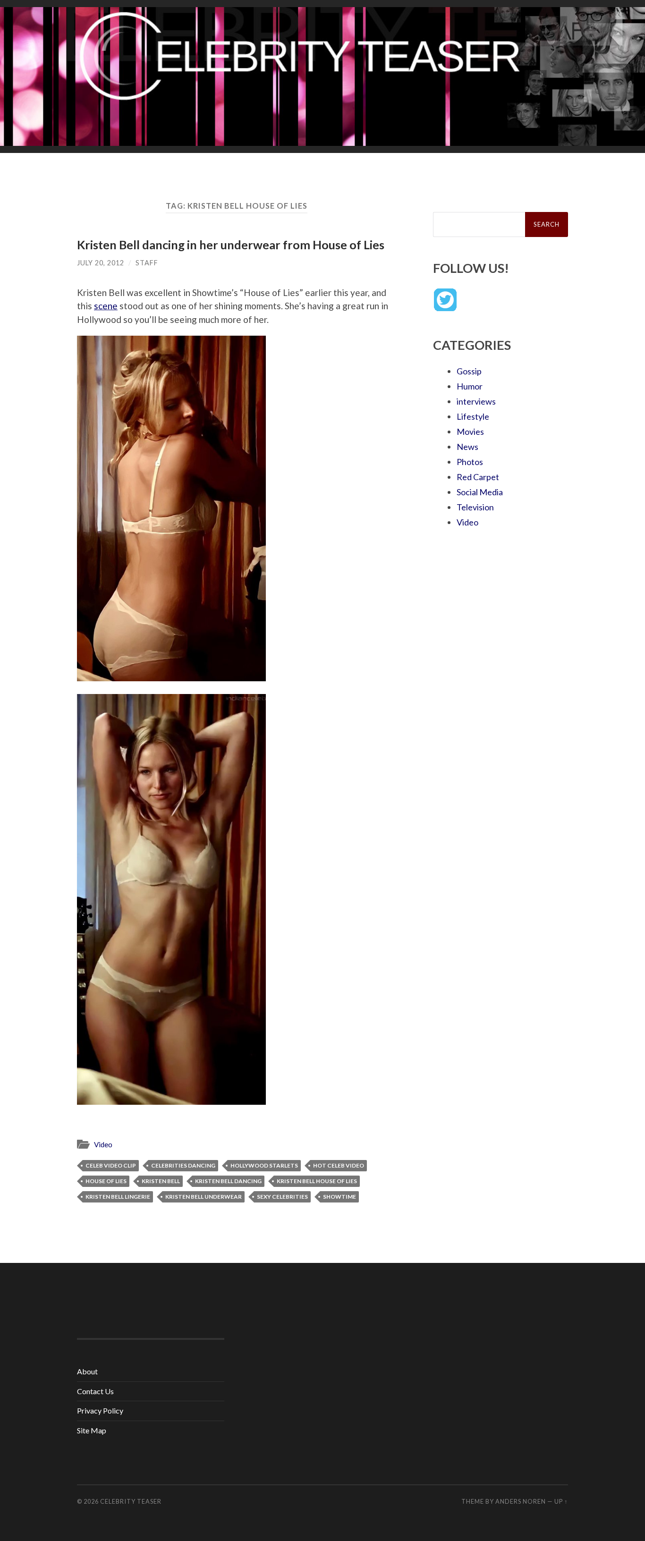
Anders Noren (520, 1501)
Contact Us (95, 1391)
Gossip (469, 371)
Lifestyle (473, 416)
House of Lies (106, 1181)
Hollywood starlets (264, 1165)
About (87, 1371)
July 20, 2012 (100, 263)
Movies (470, 431)
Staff (147, 263)
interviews (476, 401)
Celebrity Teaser (130, 1501)
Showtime (339, 1196)
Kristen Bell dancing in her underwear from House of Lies (230, 244)
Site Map (91, 1430)
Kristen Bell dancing (228, 1181)
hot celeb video (338, 1165)
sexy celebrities (282, 1196)
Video (103, 1144)
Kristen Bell (161, 1181)
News (467, 446)
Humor (470, 386)
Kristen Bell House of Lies (317, 1181)
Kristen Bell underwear (203, 1196)
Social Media (480, 492)
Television (475, 507)
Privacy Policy (100, 1410)
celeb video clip (110, 1165)
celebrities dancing (183, 1165)
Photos (470, 462)
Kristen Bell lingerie (117, 1196)
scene (106, 305)
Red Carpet (478, 477)
